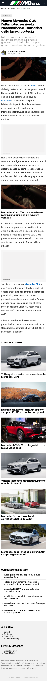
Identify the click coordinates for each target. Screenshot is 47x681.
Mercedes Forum (10, 651)
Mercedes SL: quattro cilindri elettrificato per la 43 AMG (17, 518)
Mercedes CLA (32, 284)
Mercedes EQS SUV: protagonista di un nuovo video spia (23, 447)
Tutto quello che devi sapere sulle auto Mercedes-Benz (23, 375)
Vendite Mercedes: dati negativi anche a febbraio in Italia (23, 482)
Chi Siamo (8, 634)
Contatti (7, 632)
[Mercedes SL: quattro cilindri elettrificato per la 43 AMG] (23, 501)
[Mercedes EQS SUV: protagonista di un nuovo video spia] (23, 430)
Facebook (6, 100)
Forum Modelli (9, 653)
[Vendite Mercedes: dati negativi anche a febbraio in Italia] (23, 465)
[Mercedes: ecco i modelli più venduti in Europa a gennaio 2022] (23, 536)
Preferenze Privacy (11, 639)
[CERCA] (45, 3)
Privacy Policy (9, 636)
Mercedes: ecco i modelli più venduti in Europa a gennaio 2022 (23, 553)
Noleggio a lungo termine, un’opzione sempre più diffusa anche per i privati (22, 411)
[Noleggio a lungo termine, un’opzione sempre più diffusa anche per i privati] (23, 394)
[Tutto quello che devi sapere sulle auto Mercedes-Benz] (23, 358)
